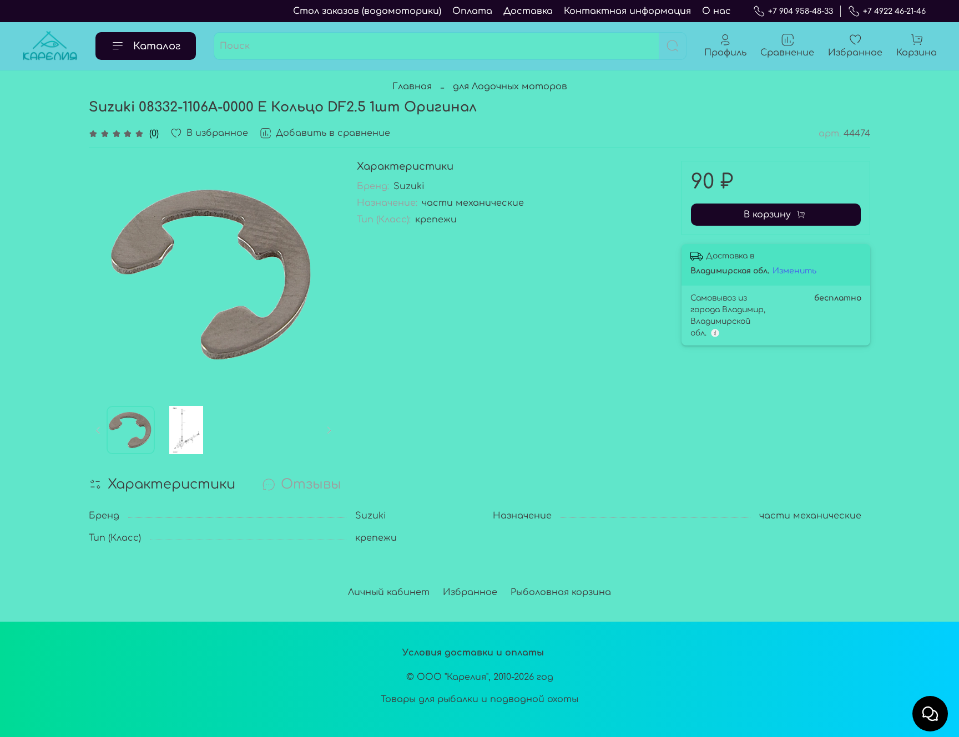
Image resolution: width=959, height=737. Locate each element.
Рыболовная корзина (561, 592)
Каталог (156, 46)
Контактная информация (627, 11)
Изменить (794, 271)
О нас (716, 11)
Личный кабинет (389, 592)
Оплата (472, 11)
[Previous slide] (106, 274)
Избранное (470, 592)
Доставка (528, 11)
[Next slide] (321, 274)
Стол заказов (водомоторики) (367, 11)
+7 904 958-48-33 (800, 11)
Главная (412, 87)
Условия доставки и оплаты (473, 653)
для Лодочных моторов (510, 87)
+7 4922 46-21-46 (894, 11)
